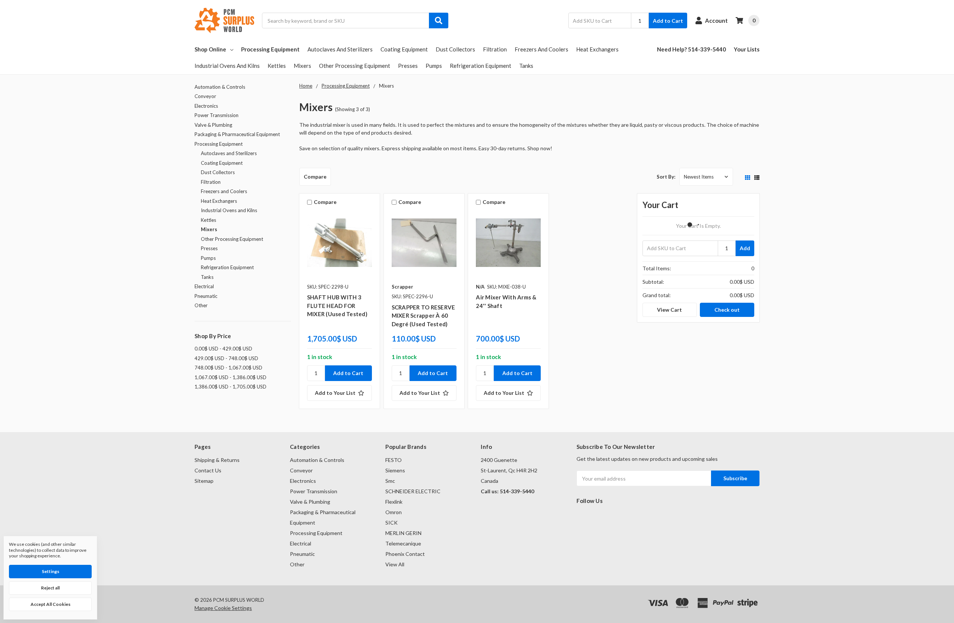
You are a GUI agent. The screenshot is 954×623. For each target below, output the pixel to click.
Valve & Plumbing (213, 125)
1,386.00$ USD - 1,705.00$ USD (230, 387)
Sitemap (204, 481)
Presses (408, 65)
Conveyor (205, 96)
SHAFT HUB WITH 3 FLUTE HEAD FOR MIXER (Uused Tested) (337, 305)
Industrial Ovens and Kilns (227, 65)
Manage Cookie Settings (223, 608)
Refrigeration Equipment (480, 65)
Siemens (395, 470)
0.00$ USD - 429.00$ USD (223, 349)
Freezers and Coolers (541, 49)
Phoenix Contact (405, 554)
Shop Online (210, 49)
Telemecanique (403, 543)
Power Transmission (216, 115)
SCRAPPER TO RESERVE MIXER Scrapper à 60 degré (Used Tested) (423, 315)
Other (201, 305)
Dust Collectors (455, 49)
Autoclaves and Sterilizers (340, 49)
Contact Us (208, 470)
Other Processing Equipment (354, 65)
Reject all (50, 588)
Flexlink (393, 501)
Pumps (434, 65)
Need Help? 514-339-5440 (691, 49)
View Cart (669, 309)
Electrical (204, 286)
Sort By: (666, 177)
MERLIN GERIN (403, 533)
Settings (50, 571)
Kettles (277, 65)
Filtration (495, 49)
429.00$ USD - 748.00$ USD (226, 358)
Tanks (526, 65)
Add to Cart (668, 21)
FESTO (393, 460)
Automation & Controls (220, 87)
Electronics (206, 106)
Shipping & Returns (217, 460)
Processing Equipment (270, 49)
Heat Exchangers (597, 49)
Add (745, 248)
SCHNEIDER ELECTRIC (412, 491)
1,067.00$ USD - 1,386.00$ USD (230, 377)
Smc (390, 481)
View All (394, 564)
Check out (727, 309)
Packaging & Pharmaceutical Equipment (237, 134)
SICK (391, 522)
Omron (393, 512)
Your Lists (746, 49)
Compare (315, 176)
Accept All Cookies (50, 604)
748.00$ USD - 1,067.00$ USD (228, 368)
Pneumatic (206, 296)
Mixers (302, 65)
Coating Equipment (404, 49)
